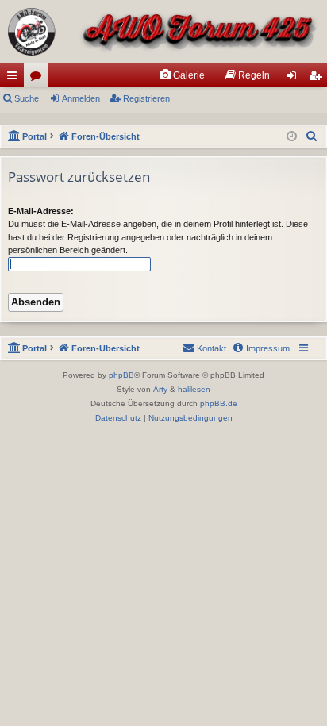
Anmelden (81, 98)
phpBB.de (218, 403)
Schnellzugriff (15, 78)
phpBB (121, 375)
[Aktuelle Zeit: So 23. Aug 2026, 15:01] (292, 137)
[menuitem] (181, 75)
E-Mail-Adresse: (41, 211)
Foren (39, 78)
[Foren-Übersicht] (163, 31)
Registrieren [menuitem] (318, 78)
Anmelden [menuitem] (294, 78)
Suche (26, 98)
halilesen (194, 389)
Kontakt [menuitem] (211, 348)
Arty (160, 389)
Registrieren (146, 98)
